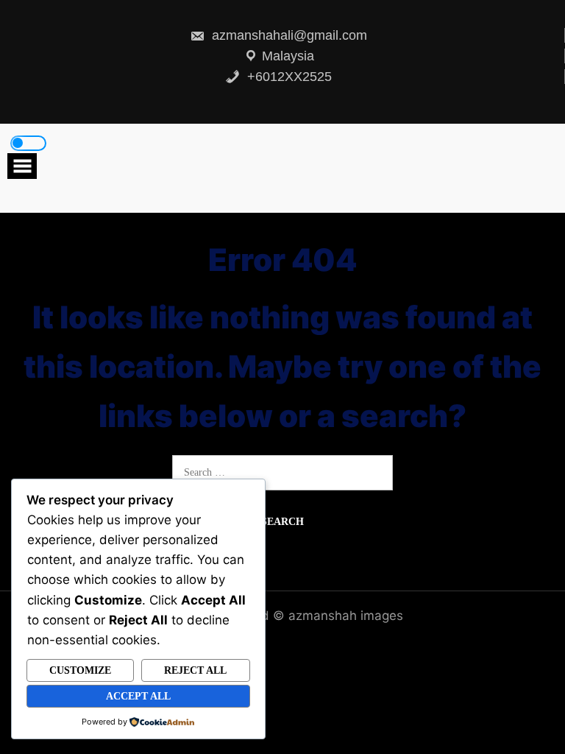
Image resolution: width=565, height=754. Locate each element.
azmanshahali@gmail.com (287, 35)
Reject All (195, 670)
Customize (80, 670)
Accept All (138, 696)
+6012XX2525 (288, 76)
